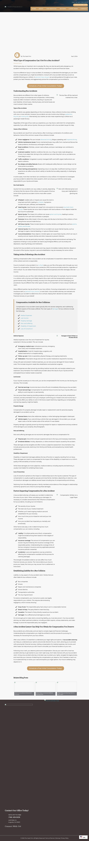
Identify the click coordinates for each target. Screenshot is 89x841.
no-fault (40, 265)
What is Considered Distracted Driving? (23, 693)
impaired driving (71, 139)
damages (55, 309)
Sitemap (57, 838)
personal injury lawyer (42, 77)
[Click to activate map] (51, 701)
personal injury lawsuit (32, 291)
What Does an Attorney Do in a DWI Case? (65, 693)
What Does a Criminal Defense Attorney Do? (44, 693)
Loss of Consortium (27, 329)
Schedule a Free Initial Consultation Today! (45, 86)
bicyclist (16, 116)
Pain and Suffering (26, 323)
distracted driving (45, 139)
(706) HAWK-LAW (81, 5)
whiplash (41, 202)
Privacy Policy (64, 838)
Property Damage (26, 321)
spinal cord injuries (55, 214)
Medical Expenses (26, 315)
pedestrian (68, 114)
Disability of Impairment (28, 326)
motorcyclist (25, 116)
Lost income (24, 318)
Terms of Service (49, 838)
